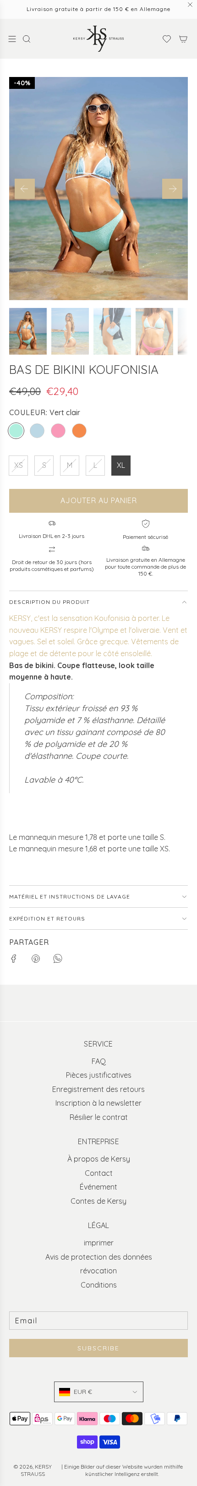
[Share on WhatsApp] (58, 960)
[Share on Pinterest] (36, 960)
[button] (25, 189)
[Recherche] (29, 39)
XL (121, 465)
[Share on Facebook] (14, 960)
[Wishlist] (164, 39)
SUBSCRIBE (98, 1348)
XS (18, 465)
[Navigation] (12, 39)
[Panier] (183, 39)
